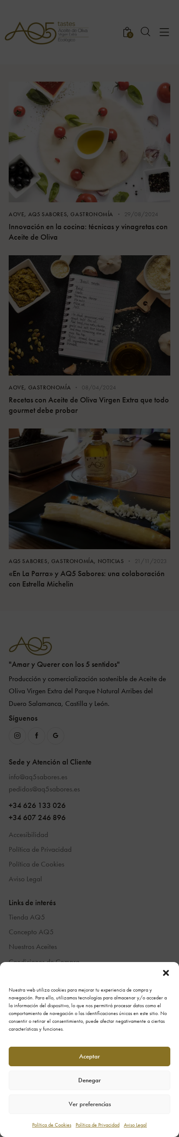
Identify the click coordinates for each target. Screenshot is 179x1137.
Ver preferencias (90, 1104)
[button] (166, 973)
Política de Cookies (51, 1124)
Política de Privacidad (97, 1124)
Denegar (89, 1080)
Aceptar (89, 1056)
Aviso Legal (135, 1124)
